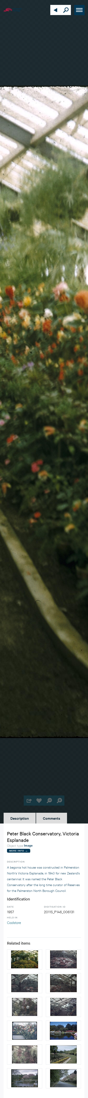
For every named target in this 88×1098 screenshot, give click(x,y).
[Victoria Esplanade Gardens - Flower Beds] (63, 1054)
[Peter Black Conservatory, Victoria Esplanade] (24, 959)
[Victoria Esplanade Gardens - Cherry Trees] (63, 1078)
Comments (51, 818)
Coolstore (14, 922)
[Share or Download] (29, 800)
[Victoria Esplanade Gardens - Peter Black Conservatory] (63, 959)
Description (19, 818)
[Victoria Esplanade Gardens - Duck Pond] (24, 1078)
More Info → (18, 850)
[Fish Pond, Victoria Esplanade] (63, 1031)
